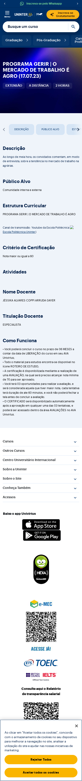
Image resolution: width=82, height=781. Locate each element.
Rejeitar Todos (41, 759)
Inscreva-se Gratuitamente (65, 14)
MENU (7, 17)
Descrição (21, 129)
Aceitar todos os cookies (41, 772)
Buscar (73, 26)
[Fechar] (77, 726)
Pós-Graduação (49, 40)
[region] (41, 750)
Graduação (14, 40)
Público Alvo (50, 129)
